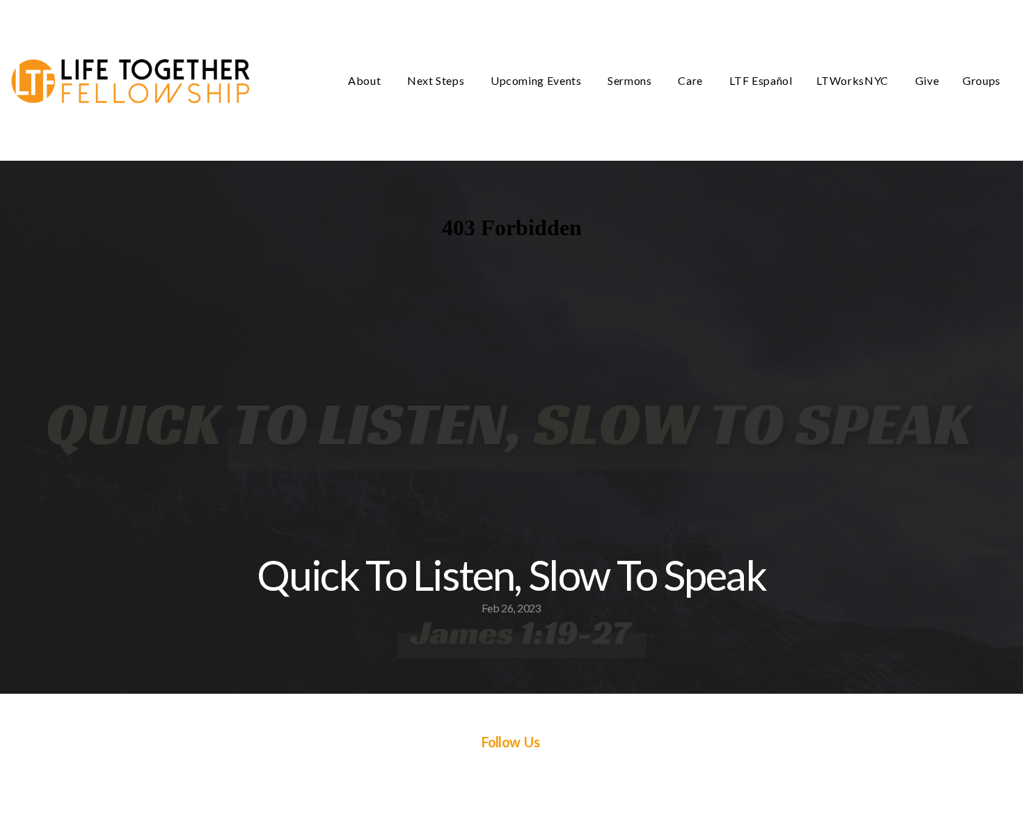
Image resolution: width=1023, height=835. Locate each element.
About (365, 80)
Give (927, 80)
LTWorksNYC (853, 80)
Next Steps (437, 80)
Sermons (631, 80)
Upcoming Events (537, 80)
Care (691, 80)
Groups (981, 80)
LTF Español (761, 80)
